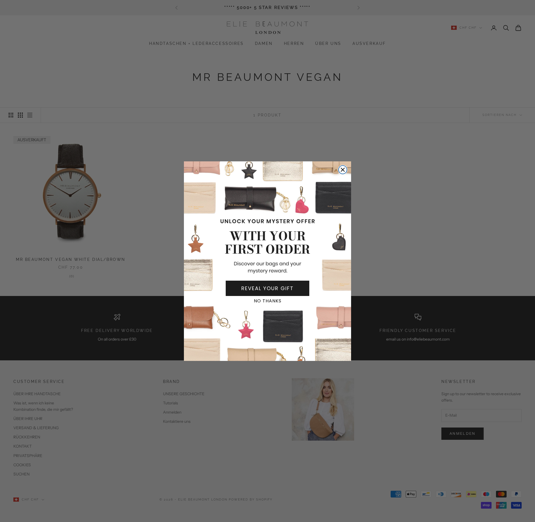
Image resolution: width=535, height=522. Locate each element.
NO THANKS (267, 301)
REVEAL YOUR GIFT (267, 288)
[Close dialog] (343, 170)
